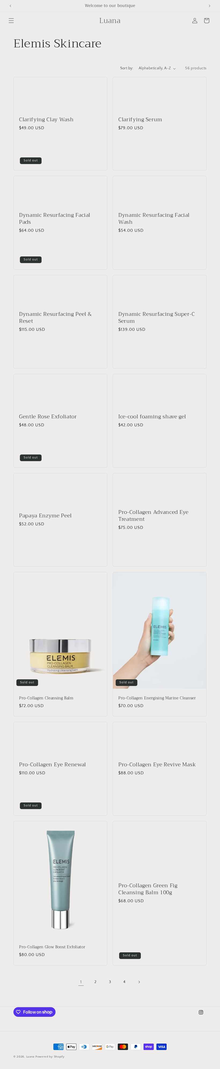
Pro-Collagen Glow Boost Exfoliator (52, 947)
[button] (11, 20)
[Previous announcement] (10, 6)
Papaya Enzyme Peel (45, 515)
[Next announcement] (209, 6)
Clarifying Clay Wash (46, 119)
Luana (30, 1056)
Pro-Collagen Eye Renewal (52, 764)
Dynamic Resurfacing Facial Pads (54, 218)
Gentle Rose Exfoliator (48, 416)
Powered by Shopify (50, 1056)
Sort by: (126, 68)
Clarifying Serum (140, 119)
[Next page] (139, 982)
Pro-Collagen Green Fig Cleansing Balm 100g (148, 889)
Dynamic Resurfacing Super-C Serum (156, 317)
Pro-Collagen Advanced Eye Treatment (153, 515)
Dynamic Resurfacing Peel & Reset (55, 317)
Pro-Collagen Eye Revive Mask (157, 764)
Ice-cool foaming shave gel (152, 416)
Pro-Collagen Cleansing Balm (46, 698)
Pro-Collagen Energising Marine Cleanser (157, 698)
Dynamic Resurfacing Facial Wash (154, 218)
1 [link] (81, 982)
